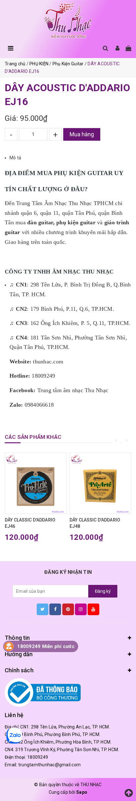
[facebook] (55, 609)
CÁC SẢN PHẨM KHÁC (33, 437)
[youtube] (93, 609)
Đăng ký (103, 591)
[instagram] (81, 609)
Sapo (81, 792)
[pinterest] (68, 609)
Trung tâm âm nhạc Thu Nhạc (72, 390)
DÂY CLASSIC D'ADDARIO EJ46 (30, 523)
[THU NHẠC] (68, 21)
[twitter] (42, 609)
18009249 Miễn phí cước (46, 646)
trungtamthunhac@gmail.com (49, 764)
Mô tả (15, 157)
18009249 (37, 757)
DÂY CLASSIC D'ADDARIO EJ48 (95, 523)
